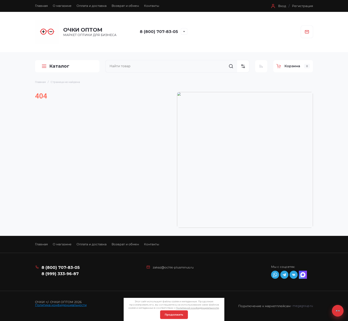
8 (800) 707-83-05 (159, 31)
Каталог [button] (59, 66)
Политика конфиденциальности (61, 305)
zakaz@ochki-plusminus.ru (173, 267)
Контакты (151, 6)
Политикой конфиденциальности (197, 307)
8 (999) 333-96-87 (60, 273)
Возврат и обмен (125, 6)
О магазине (62, 6)
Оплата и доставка (92, 6)
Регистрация (302, 6)
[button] (278, 6)
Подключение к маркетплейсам (264, 306)
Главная (41, 6)
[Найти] (231, 66)
